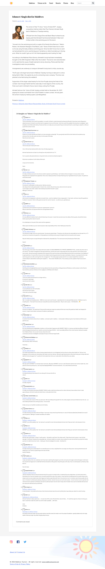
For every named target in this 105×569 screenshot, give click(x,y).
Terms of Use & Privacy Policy (20, 564)
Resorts (58, 3)
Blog (72, 3)
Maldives (32, 3)
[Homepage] (11, 3)
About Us (13, 552)
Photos (65, 3)
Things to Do (42, 3)
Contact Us (21, 552)
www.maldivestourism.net (50, 562)
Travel (51, 3)
